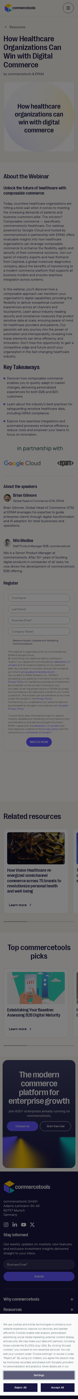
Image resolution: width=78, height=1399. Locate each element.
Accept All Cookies (58, 1387)
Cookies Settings (39, 1375)
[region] (39, 1355)
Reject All (20, 1387)
